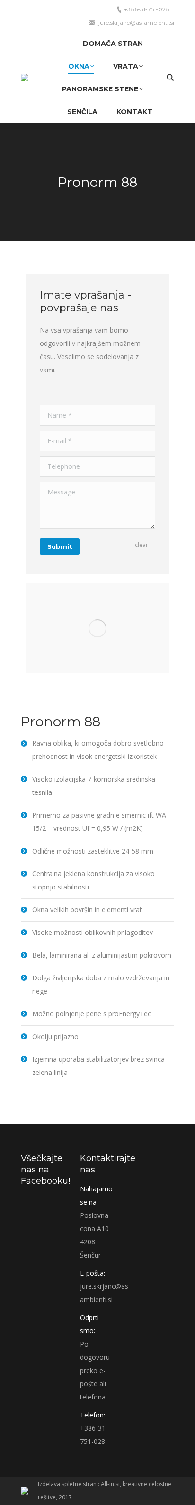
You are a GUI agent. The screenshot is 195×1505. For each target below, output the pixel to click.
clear (141, 545)
